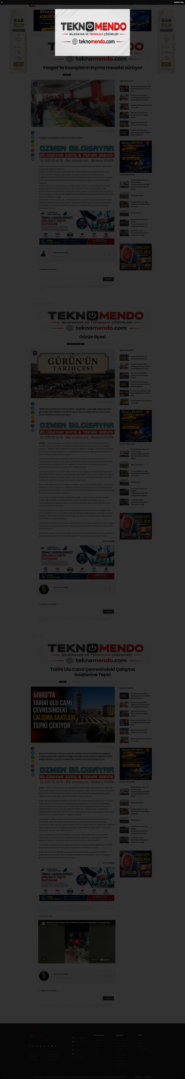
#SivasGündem (55, 910)
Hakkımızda (33, 1054)
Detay (138, 1077)
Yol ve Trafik (120, 1043)
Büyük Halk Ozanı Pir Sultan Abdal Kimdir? (139, 124)
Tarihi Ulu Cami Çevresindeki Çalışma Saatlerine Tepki (139, 233)
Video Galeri (80, 1042)
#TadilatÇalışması (45, 908)
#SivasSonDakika (84, 906)
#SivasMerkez (80, 910)
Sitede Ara (142, 1040)
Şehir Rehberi (121, 1063)
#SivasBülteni (109, 908)
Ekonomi (94, 4)
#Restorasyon (97, 906)
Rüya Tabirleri (143, 1049)
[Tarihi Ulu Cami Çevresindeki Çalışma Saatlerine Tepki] (73, 715)
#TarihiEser (108, 906)
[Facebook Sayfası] (30, 1046)
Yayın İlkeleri (33, 1057)
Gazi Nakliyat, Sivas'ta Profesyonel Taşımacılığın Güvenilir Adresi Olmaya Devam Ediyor (140, 184)
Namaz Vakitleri (121, 1046)
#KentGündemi (92, 910)
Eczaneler (119, 1049)
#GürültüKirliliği (59, 908)
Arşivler (78, 1050)
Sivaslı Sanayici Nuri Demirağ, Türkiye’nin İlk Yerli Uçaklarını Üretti (140, 97)
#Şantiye (99, 908)
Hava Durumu (121, 1040)
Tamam (148, 1077)
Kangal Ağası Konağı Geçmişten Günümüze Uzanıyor (140, 204)
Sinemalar (120, 1058)
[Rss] (49, 1046)
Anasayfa (33, 35)
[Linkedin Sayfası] (45, 1046)
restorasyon (44, 812)
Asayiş (124, 4)
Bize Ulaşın (79, 1058)
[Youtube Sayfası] (41, 1046)
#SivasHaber (72, 906)
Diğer (131, 4)
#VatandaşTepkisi (73, 908)
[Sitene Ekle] (56, 1046)
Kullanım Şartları (53, 1054)
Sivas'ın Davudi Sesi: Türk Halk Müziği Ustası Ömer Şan (141, 88)
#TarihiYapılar (68, 910)
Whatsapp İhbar (53, 1057)
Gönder (108, 279)
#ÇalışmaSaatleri (87, 908)
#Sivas (41, 906)
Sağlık (111, 4)
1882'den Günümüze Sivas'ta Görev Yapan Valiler (139, 115)
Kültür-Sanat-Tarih (71, 4)
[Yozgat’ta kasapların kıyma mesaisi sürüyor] (73, 103)
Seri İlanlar (120, 1060)
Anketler (141, 1043)
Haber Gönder (52, 1060)
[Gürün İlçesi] (73, 373)
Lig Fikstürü (120, 1052)
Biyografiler (142, 1046)
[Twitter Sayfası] (33, 1046)
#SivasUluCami (60, 906)
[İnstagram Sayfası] (37, 1046)
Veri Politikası (33, 1060)
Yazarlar (78, 1046)
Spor (117, 4)
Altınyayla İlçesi (137, 195)
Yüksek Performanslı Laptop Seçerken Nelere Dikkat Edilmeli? (140, 132)
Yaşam (41, 636)
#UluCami (49, 906)
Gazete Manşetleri (123, 1066)
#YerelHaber (43, 910)
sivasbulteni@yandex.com (63, 256)
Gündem (85, 4)
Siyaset (103, 4)
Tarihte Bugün (121, 1055)
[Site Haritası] (52, 1046)
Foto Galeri (79, 1037)
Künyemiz (79, 1054)
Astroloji (141, 1052)
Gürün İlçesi (135, 213)
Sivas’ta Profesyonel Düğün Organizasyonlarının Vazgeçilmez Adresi (139, 222)
